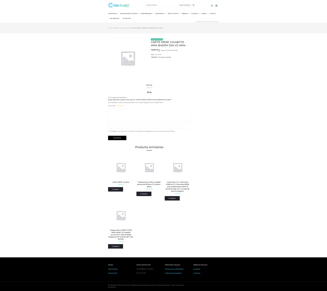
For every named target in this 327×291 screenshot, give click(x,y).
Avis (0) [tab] (149, 85)
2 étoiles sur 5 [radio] (118, 105)
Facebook (196, 269)
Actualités (127, 18)
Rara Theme (171, 285)
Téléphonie (112, 13)
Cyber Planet (124, 285)
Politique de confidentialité (174, 269)
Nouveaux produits (165, 57)
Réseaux (185, 13)
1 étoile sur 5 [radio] (117, 105)
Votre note (112, 106)
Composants (159, 13)
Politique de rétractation (173, 273)
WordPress (112, 287)
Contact (213, 13)
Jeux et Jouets (173, 13)
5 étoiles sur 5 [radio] (122, 105)
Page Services (113, 269)
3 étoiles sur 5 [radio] (120, 105)
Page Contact (112, 273)
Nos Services (114, 18)
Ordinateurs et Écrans (128, 13)
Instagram (196, 273)
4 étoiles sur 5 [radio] (121, 105)
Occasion (194, 13)
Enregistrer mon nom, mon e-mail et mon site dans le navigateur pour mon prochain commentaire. (142, 131)
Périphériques (146, 13)
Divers (203, 13)
